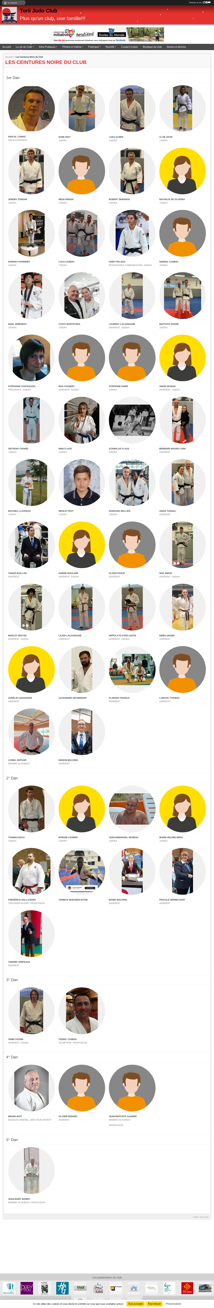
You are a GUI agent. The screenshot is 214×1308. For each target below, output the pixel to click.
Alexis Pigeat (117, 573)
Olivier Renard (68, 1116)
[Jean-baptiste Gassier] (132, 1088)
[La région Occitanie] (187, 1288)
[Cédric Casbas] (82, 1010)
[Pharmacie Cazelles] (205, 1288)
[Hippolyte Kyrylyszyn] (132, 607)
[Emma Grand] (182, 607)
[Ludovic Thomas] (182, 669)
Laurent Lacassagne (122, 324)
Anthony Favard (18, 448)
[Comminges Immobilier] (116, 1288)
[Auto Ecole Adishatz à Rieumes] (151, 1288)
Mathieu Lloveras (19, 511)
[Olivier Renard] (82, 1088)
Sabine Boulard (68, 573)
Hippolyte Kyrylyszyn (122, 635)
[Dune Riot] (82, 108)
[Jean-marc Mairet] (31, 1170)
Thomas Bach (16, 837)
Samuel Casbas (168, 261)
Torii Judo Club (38, 11)
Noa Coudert (67, 386)
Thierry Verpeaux (19, 962)
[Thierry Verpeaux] (31, 933)
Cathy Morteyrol (70, 324)
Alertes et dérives (176, 47)
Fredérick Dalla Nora (22, 899)
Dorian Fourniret (19, 261)
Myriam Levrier (68, 837)
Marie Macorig (118, 899)
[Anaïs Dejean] (182, 358)
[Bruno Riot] (31, 1088)
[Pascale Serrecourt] (182, 871)
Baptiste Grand (169, 324)
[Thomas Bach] (31, 809)
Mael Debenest (17, 324)
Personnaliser (173, 1304)
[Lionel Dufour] (31, 731)
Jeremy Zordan (17, 199)
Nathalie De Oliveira (172, 199)
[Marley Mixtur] (31, 607)
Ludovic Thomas (169, 698)
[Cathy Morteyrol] (82, 295)
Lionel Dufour (17, 760)
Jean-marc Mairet (19, 1199)
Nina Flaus (65, 448)
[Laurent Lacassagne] (132, 295)
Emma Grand (167, 635)
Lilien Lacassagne (70, 635)
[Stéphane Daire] (132, 358)
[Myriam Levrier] (82, 809)
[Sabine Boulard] (82, 545)
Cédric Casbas (68, 1039)
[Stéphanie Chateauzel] (31, 358)
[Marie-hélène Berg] (182, 809)
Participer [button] (93, 47)
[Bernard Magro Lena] (182, 420)
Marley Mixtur (17, 635)
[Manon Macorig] (82, 731)
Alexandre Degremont (73, 698)
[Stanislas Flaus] (132, 420)
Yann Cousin (15, 1039)
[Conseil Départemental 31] (62, 1288)
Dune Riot (65, 137)
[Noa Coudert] (82, 358)
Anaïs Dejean (167, 386)
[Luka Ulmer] (132, 108)
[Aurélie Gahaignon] (31, 669)
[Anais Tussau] (182, 482)
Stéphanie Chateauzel (22, 386)
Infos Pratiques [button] (47, 47)
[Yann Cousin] (31, 1010)
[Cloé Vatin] (182, 108)
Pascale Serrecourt (172, 899)
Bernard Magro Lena (172, 448)
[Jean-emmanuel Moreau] (132, 809)
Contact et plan (129, 47)
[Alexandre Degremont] (82, 669)
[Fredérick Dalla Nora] (31, 871)
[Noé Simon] (182, 545)
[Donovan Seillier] (132, 482)
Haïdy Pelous (117, 261)
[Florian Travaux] (132, 669)
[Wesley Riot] (82, 482)
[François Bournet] (26, 1288)
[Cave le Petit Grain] (44, 1288)
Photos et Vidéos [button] (71, 47)
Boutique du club (152, 47)
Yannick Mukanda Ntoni (73, 899)
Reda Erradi (66, 199)
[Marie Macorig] (132, 871)
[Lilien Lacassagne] (82, 607)
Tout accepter (135, 1304)
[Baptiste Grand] (182, 295)
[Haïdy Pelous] (132, 233)
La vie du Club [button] (24, 47)
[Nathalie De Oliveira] (182, 171)
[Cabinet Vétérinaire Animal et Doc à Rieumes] (9, 1288)
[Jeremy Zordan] (31, 171)
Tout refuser (154, 1304)
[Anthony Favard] (31, 420)
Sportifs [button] (110, 47)
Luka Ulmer (116, 137)
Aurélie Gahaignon (20, 698)
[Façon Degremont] (133, 1288)
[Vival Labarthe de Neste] (80, 1288)
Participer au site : (196, 2)
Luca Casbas (66, 261)
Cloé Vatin (165, 137)
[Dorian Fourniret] (31, 233)
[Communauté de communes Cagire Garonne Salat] (169, 1288)
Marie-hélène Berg (171, 837)
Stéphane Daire (118, 386)
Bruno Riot (15, 1116)
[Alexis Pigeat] (132, 545)
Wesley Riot (66, 511)
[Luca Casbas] (82, 233)
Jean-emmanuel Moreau (123, 837)
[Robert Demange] (132, 171)
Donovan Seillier (119, 511)
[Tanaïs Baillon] (31, 545)
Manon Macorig (68, 760)
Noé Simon (165, 573)
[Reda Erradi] (82, 171)
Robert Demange (119, 199)
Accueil (7, 47)
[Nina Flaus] (82, 420)
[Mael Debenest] (31, 295)
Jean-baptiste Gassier (123, 1116)
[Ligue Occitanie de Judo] (98, 1288)
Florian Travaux (119, 698)
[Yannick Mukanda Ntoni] (82, 871)
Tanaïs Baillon (17, 573)
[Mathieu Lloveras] (31, 482)
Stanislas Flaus (119, 448)
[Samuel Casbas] (182, 233)
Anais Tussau (167, 511)
